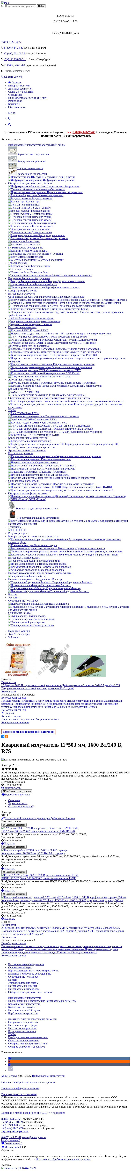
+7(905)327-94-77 (11, 41)
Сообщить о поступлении (18, 791)
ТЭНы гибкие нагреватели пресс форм (31, 318)
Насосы (12, 594)
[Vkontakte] (9, 1058)
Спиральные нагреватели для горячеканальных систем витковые (46, 296)
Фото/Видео (15, 94)
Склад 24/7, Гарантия (20, 91)
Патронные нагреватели (22, 327)
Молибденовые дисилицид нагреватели (31, 447)
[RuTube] (10, 1070)
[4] (13, 769)
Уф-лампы (14, 597)
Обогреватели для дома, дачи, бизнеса (30, 183)
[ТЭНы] (5, 2)
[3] (9, 769)
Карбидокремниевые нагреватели (28, 437)
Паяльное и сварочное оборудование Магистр (35, 579)
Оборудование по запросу (23, 600)
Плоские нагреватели (20, 453)
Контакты (14, 104)
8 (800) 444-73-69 (84, 132)
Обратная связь (17, 107)
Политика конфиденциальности (20, 1088)
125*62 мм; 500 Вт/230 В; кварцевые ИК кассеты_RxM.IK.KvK (38, 831)
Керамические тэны (19, 388)
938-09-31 (15, 59)
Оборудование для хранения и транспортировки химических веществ (49, 398)
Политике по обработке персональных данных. (63, 1159)
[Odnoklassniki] (9, 1061)
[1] (3, 769)
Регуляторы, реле (18, 533)
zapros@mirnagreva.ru (17, 70)
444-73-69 (14, 47)
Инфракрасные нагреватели (48, 1075)
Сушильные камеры (20, 612)
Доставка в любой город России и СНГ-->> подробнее (33, 1112)
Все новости (8, 682)
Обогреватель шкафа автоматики (27, 493)
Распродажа (15, 100)
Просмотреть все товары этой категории (28, 731)
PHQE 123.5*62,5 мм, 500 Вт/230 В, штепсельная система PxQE (38, 878)
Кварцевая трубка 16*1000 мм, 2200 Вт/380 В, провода (33, 853)
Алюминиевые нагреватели (24, 379)
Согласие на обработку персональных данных (28, 1082)
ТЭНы (12, 410)
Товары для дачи (17, 262)
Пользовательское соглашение (19, 1094)
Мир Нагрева (9, 1075)
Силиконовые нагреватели (23, 480)
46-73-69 (15, 65)
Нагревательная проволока (24, 557)
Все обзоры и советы (13, 697)
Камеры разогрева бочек (22, 290)
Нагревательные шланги (22, 523)
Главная (16, 82)
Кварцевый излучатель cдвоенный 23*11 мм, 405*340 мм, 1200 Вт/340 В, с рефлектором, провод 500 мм (62, 900)
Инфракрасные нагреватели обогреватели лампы (37, 144)
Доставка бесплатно (20, 88)
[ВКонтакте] (2, 736)
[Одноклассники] (6, 736)
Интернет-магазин (19, 85)
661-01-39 (15, 53)
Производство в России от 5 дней (27, 97)
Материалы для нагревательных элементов (33, 536)
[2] (6, 769)
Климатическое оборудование (25, 247)
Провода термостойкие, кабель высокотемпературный (39, 573)
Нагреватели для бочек (21, 293)
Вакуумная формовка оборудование (29, 278)
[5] (16, 769)
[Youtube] (9, 1064)
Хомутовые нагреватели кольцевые (28, 345)
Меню (11, 112)
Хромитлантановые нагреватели (27, 450)
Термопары (14, 526)
